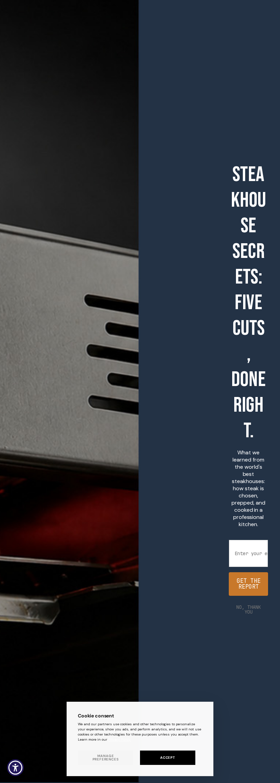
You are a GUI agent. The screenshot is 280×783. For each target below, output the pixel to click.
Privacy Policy (119, 739)
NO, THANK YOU (248, 609)
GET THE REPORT (249, 583)
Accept (167, 757)
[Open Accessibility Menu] (15, 767)
